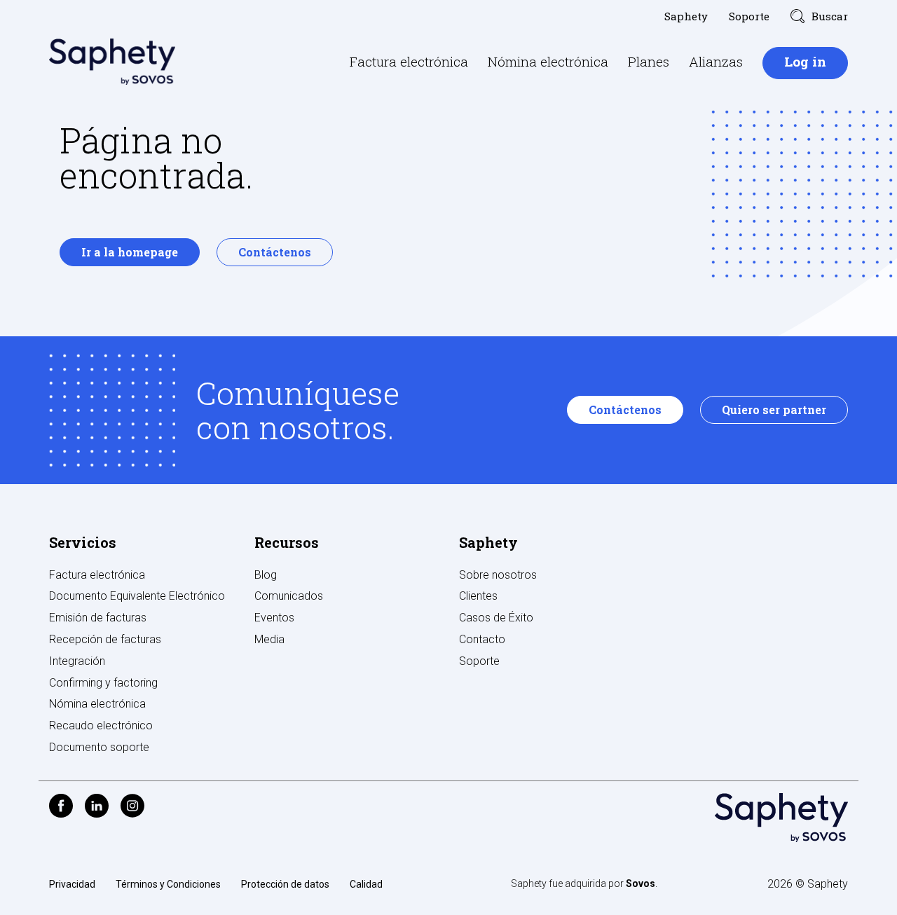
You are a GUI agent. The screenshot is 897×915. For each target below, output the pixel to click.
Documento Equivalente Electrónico (137, 596)
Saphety (686, 16)
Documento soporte (99, 747)
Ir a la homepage (129, 252)
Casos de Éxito (496, 617)
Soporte (749, 16)
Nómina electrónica (548, 61)
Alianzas (716, 61)
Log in (805, 61)
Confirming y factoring (103, 682)
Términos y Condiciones (168, 884)
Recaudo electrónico (101, 725)
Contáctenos (274, 252)
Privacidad (72, 884)
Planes (648, 61)
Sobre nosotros (498, 575)
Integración (77, 661)
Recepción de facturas (105, 639)
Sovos (640, 883)
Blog (265, 575)
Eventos (274, 617)
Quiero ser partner (774, 409)
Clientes (478, 596)
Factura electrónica (409, 61)
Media (269, 639)
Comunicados (288, 596)
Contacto (482, 639)
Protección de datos (285, 884)
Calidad (366, 884)
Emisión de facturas (97, 617)
